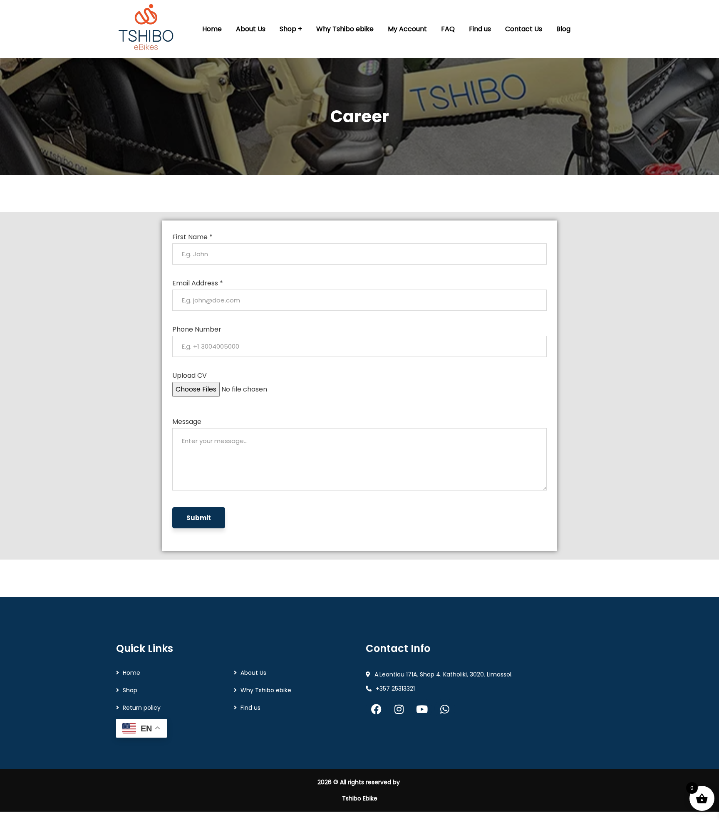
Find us (250, 708)
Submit (198, 517)
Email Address (197, 283)
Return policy (142, 708)
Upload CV (189, 375)
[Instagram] (399, 709)
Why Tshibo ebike (265, 690)
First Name (192, 237)
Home (131, 673)
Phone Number (196, 329)
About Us (253, 673)
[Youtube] (422, 709)
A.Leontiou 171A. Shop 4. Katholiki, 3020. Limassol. (443, 674)
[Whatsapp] (444, 709)
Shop (130, 690)
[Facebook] (376, 709)
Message (186, 421)
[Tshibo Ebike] (147, 29)
